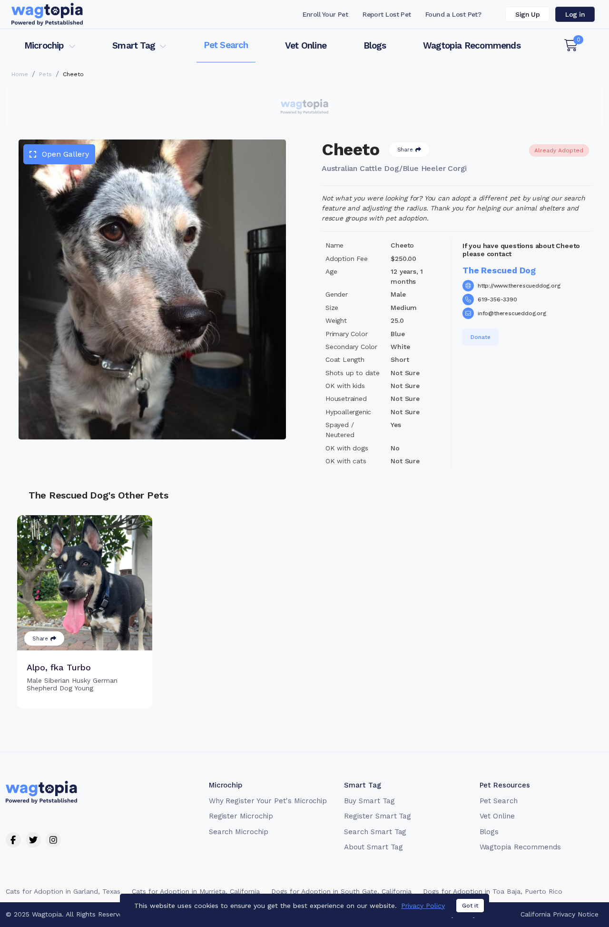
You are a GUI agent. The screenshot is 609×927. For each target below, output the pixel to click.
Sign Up (527, 14)
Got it (470, 905)
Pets (45, 74)
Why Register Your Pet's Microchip (268, 801)
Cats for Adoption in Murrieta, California (196, 891)
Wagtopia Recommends (472, 45)
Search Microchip (238, 831)
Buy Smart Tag (369, 801)
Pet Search (226, 45)
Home (19, 74)
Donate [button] (481, 337)
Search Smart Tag (375, 831)
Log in (575, 14)
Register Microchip (241, 816)
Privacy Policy (423, 905)
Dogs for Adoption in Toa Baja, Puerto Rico (492, 891)
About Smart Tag (373, 847)
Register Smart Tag (377, 816)
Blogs (374, 45)
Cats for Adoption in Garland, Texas (63, 891)
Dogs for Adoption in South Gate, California (341, 891)
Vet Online (305, 45)
